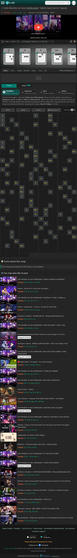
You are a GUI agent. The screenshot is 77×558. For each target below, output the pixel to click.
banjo (33, 70)
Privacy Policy (37, 528)
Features (17, 528)
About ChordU (8, 528)
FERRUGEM (32, 8)
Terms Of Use (27, 528)
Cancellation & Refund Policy (54, 528)
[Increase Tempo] (18, 41)
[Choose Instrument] (45, 70)
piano (12, 70)
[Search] (68, 3)
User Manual (69, 528)
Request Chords (24, 337)
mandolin (26, 70)
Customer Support (38, 531)
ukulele (19, 70)
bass (40, 70)
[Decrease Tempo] (2, 41)
